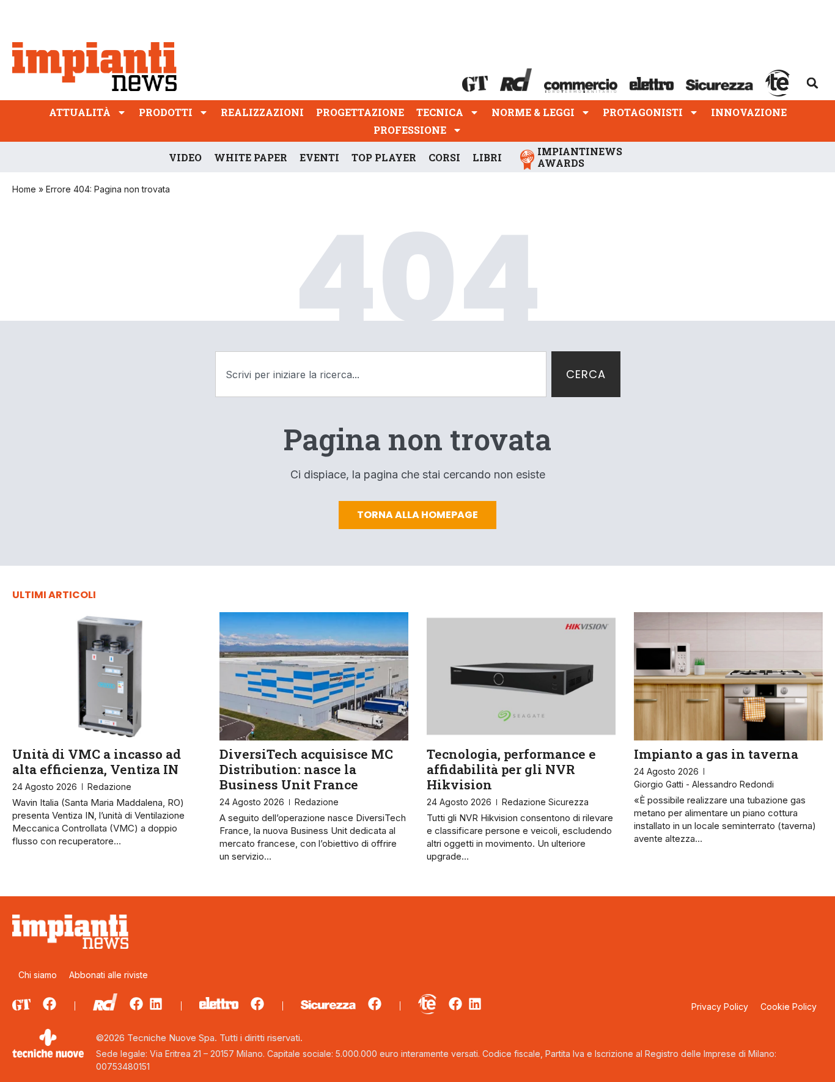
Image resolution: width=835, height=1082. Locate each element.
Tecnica (439, 112)
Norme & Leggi (533, 112)
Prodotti (166, 112)
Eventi (319, 157)
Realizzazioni (262, 112)
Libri (487, 157)
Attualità (80, 112)
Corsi (444, 157)
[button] (812, 83)
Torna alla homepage (417, 515)
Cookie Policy (788, 1006)
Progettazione (360, 112)
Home (24, 189)
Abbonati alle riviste (108, 975)
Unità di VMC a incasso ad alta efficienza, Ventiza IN (96, 761)
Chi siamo (37, 975)
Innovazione (749, 112)
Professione (409, 129)
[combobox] (380, 374)
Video (185, 157)
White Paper (250, 157)
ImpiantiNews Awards (579, 157)
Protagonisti (643, 112)
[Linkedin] (156, 1004)
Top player (383, 157)
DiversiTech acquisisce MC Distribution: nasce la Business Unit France (306, 769)
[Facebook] (49, 1004)
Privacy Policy (719, 1006)
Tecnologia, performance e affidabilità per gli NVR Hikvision (511, 769)
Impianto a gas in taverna (716, 753)
